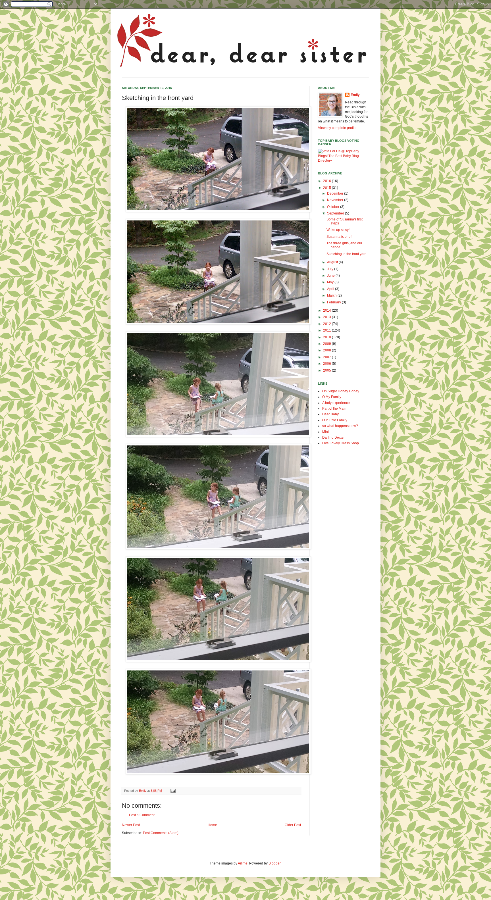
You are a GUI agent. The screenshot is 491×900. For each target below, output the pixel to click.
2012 (327, 324)
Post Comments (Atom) (160, 833)
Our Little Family (334, 420)
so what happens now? (340, 426)
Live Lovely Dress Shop (340, 443)
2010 (327, 337)
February (334, 302)
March (332, 295)
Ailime (242, 863)
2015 (327, 188)
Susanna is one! (338, 237)
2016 (327, 181)
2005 (327, 370)
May (330, 282)
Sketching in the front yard (346, 254)
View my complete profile (337, 128)
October (333, 207)
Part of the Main (334, 409)
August (333, 262)
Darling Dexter (333, 437)
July (330, 269)
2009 (327, 344)
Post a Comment (142, 815)
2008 (327, 350)
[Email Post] (172, 790)
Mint (325, 432)
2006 (327, 364)
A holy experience (336, 403)
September (336, 213)
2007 (327, 357)
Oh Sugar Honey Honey (340, 391)
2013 (327, 317)
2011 (327, 330)
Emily (355, 95)
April (331, 289)
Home (212, 825)
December (335, 193)
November (335, 200)
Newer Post (131, 825)
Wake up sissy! (337, 230)
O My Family (331, 397)
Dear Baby (330, 414)
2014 (327, 310)
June (331, 276)
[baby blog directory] (343, 161)
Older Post (293, 825)
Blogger (274, 863)
